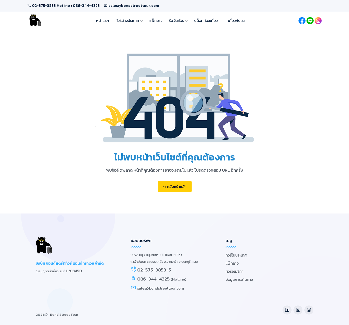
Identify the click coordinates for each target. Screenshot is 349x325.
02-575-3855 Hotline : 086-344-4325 (66, 5)
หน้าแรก (102, 20)
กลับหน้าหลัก (177, 186)
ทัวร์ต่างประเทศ (127, 20)
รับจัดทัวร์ (177, 20)
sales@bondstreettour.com (133, 5)
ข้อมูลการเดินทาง (239, 279)
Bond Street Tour (64, 314)
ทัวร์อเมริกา (234, 271)
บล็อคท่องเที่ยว (206, 20)
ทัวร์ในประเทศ (236, 255)
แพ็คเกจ (155, 20)
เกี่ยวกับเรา (236, 20)
